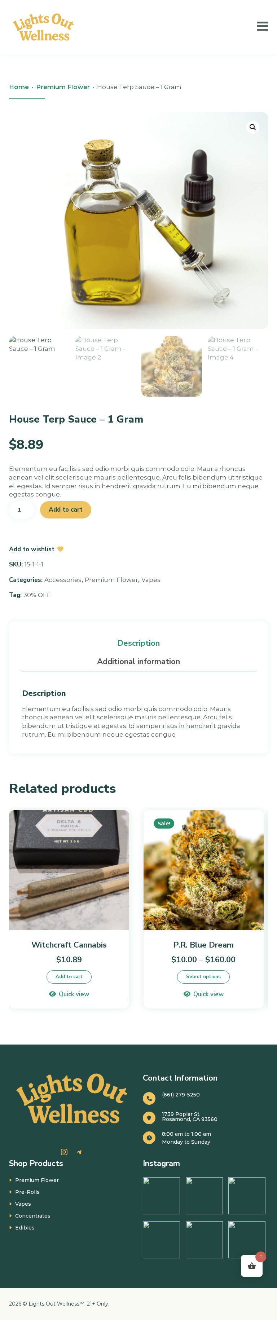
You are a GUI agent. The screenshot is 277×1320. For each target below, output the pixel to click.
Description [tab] (138, 643)
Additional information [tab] (138, 661)
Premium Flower (63, 86)
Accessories (63, 579)
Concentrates (32, 1215)
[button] (252, 127)
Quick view (74, 994)
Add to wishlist (31, 549)
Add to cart (66, 510)
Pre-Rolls (27, 1192)
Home (19, 86)
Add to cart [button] (69, 977)
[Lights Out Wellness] (44, 27)
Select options (203, 977)
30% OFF (37, 595)
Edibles (25, 1227)
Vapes (151, 579)
